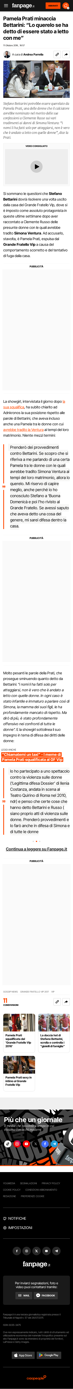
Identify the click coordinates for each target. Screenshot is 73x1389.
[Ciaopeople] (36, 1378)
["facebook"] (45, 1143)
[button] (66, 54)
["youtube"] (26, 1143)
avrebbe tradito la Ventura (23, 430)
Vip (52, 992)
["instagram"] (17, 1143)
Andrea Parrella (33, 54)
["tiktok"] (7, 1143)
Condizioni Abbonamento (41, 1189)
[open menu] (4, 5)
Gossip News (10, 992)
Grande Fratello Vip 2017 (34, 992)
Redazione (9, 1196)
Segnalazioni (28, 1183)
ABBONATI (53, 5)
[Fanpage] (36, 1264)
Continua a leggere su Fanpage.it (36, 849)
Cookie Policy (11, 1189)
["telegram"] (54, 1143)
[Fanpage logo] (23, 5)
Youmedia (9, 1183)
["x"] (35, 1143)
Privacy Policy (51, 1183)
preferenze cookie (32, 1196)
